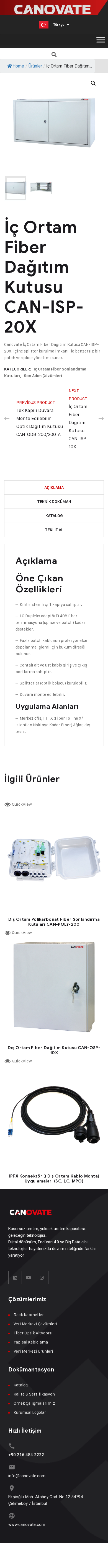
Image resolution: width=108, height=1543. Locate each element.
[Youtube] (28, 1277)
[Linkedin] (15, 1277)
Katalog (54, 515)
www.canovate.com (26, 1524)
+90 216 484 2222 (26, 1454)
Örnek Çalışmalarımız (34, 1403)
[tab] (54, 488)
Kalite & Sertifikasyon (34, 1394)
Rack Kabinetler (29, 1314)
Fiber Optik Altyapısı (33, 1332)
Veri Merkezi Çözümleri (35, 1323)
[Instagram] (41, 1277)
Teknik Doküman (54, 501)
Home (18, 66)
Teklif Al (54, 529)
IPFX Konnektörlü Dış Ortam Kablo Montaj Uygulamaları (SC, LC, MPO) (54, 1179)
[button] (54, 54)
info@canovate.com (26, 1475)
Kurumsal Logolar (30, 1412)
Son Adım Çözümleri (43, 375)
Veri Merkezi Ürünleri (33, 1351)
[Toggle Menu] (100, 39)
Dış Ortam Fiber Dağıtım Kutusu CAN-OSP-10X (54, 1050)
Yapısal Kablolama (31, 1342)
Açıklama (54, 487)
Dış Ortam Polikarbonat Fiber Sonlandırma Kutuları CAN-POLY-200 (54, 922)
